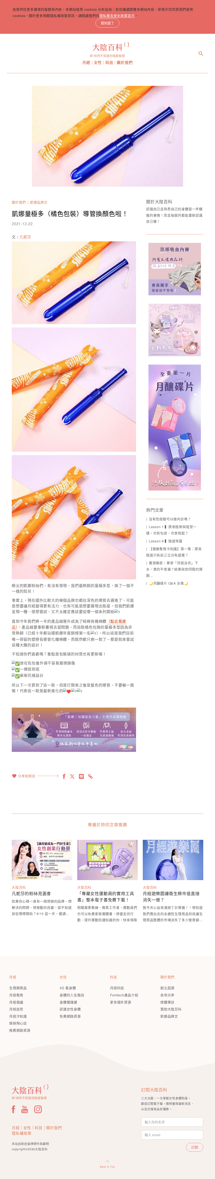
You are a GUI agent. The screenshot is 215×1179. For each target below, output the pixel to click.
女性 (98, 63)
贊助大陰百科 (171, 1009)
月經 (86, 63)
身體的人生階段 (72, 995)
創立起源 (167, 987)
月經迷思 (16, 1009)
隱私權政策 (21, 1133)
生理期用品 (18, 987)
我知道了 (107, 23)
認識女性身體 (70, 1009)
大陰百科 (19, 887)
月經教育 (16, 995)
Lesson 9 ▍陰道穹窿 (165, 541)
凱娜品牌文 (39, 202)
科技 (109, 63)
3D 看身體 (68, 987)
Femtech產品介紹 (124, 995)
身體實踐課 (68, 1002)
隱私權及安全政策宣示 (117, 15)
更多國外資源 (120, 1002)
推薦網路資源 (19, 1030)
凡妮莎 (25, 236)
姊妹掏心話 (18, 1023)
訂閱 (194, 1147)
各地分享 (167, 995)
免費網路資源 (70, 1016)
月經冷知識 (18, 1016)
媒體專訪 (167, 1002)
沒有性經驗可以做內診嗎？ (170, 519)
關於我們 (124, 63)
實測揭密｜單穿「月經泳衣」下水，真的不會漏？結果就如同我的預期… (174, 569)
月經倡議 (16, 1002)
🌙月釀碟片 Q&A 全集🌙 (168, 583)
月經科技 (117, 987)
